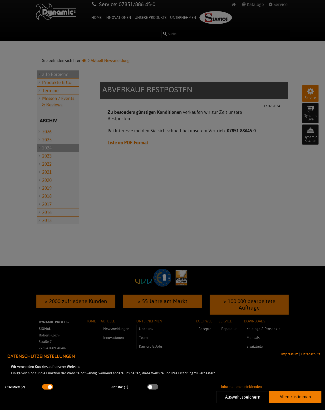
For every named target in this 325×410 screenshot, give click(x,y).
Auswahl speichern (242, 397)
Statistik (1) (119, 387)
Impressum (289, 354)
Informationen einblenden (241, 386)
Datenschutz (310, 354)
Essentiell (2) (15, 387)
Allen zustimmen (295, 397)
